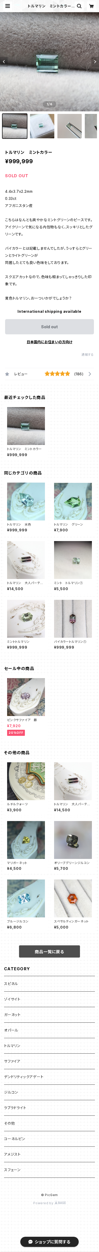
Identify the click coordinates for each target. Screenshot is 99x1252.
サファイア (12, 1061)
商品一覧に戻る (49, 951)
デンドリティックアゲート (24, 1077)
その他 (9, 1123)
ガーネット (12, 1014)
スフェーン (12, 1170)
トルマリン (12, 1046)
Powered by (44, 1203)
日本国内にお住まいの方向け (49, 342)
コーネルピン (14, 1139)
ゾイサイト (12, 999)
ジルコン (11, 1092)
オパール (11, 1030)
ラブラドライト (15, 1108)
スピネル (11, 983)
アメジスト (12, 1154)
